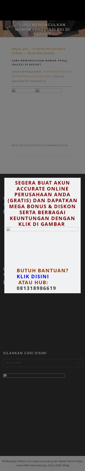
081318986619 (36, 288)
